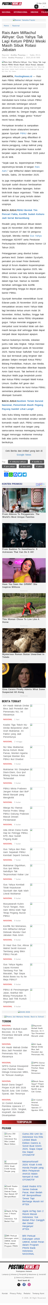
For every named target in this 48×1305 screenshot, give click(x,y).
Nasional (6, 12)
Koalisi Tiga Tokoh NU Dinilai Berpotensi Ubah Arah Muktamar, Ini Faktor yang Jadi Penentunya (15, 731)
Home (6, 26)
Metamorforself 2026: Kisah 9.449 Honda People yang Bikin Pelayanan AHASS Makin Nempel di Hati (33, 1169)
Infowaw (14, 1274)
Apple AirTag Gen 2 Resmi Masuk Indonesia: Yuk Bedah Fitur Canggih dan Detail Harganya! (33, 1218)
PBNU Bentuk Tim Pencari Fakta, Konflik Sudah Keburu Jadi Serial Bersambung (23, 214)
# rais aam (25, 466)
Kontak (5, 1293)
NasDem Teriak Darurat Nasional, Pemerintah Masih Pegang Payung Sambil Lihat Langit (22, 405)
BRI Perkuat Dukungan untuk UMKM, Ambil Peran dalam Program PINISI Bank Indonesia (33, 1243)
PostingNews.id (23, 76)
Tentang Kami (38, 1293)
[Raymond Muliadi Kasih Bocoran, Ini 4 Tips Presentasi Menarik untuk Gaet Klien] (38, 1030)
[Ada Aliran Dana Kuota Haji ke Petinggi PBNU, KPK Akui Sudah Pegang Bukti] (37, 835)
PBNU (23, 133)
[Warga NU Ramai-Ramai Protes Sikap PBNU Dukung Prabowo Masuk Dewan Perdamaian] (37, 812)
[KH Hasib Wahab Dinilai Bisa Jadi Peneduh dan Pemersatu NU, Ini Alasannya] (37, 710)
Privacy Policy (16, 1293)
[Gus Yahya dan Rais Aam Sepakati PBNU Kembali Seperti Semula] (37, 854)
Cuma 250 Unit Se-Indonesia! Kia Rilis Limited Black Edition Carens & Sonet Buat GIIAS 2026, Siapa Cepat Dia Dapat (32, 1143)
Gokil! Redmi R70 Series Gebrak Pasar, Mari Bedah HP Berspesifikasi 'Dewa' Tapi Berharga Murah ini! (33, 1194)
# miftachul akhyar (18, 462)
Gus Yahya (36, 236)
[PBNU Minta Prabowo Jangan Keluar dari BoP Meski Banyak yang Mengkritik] (37, 793)
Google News (24, 454)
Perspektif (22, 1274)
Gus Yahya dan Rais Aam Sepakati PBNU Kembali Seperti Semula (16, 852)
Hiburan (34, 12)
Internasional (21, 12)
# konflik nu (37, 462)
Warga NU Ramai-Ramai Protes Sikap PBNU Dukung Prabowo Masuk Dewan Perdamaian (16, 813)
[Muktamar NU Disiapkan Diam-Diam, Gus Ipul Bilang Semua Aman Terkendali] (37, 774)
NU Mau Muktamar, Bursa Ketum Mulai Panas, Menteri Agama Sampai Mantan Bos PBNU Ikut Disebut (15, 753)
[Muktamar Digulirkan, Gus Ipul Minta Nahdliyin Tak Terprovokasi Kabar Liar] (37, 870)
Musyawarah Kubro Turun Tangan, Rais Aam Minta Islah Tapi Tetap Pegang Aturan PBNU (14, 910)
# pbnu (39, 466)
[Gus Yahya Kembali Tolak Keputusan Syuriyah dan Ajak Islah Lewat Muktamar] (37, 889)
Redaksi (27, 1293)
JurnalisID (42, 1274)
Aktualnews (32, 1274)
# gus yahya (9, 466)
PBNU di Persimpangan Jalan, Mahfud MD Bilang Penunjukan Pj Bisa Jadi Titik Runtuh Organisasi (16, 995)
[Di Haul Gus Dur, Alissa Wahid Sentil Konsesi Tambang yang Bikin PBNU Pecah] (37, 950)
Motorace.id (29, 1277)
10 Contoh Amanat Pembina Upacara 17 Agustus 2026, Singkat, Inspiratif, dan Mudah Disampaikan (14, 1109)
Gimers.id (19, 1277)
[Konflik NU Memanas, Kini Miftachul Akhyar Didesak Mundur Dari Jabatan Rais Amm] (37, 931)
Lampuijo (5, 1274)
